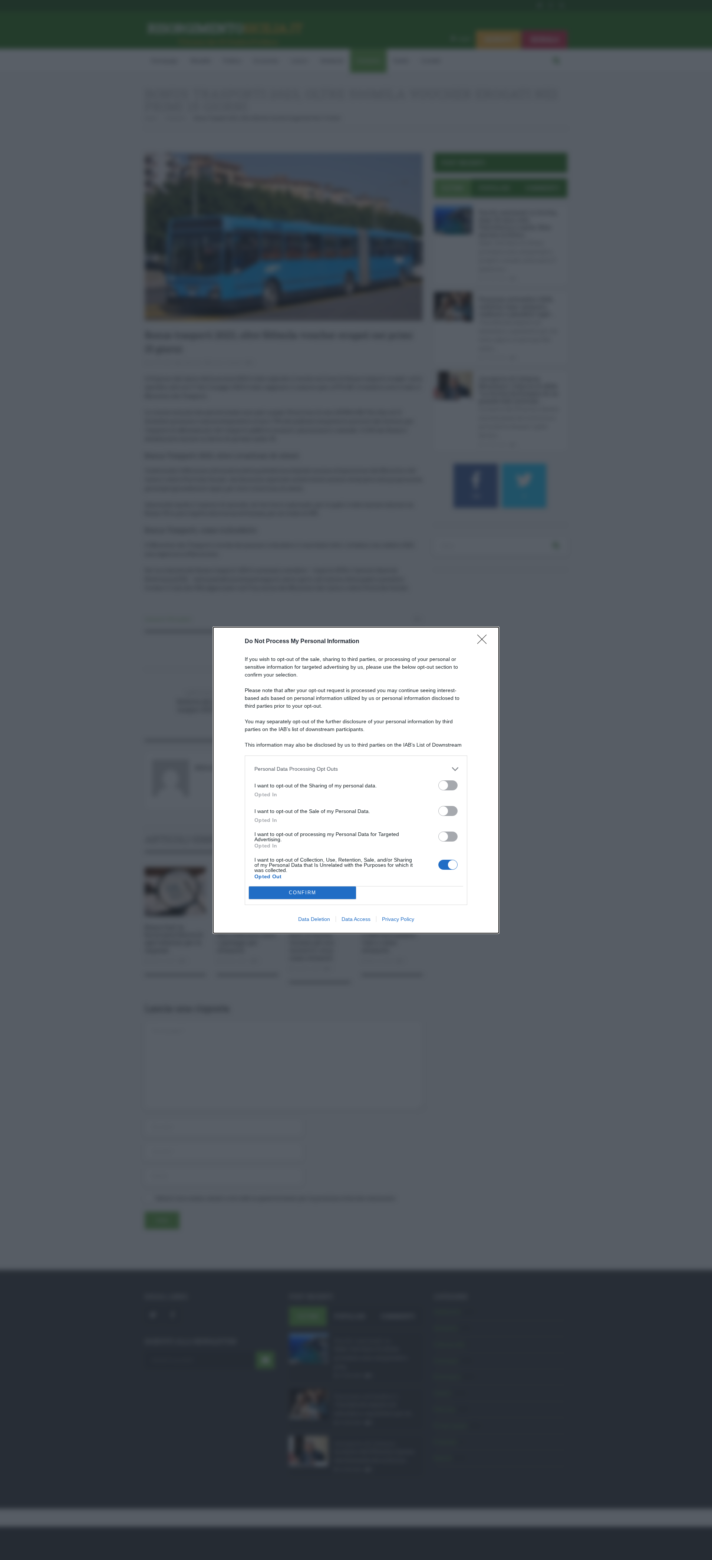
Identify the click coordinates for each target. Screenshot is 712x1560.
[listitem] (356, 769)
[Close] (484, 642)
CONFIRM (302, 892)
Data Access (356, 919)
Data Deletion (314, 919)
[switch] (448, 785)
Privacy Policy (398, 919)
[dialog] (356, 780)
